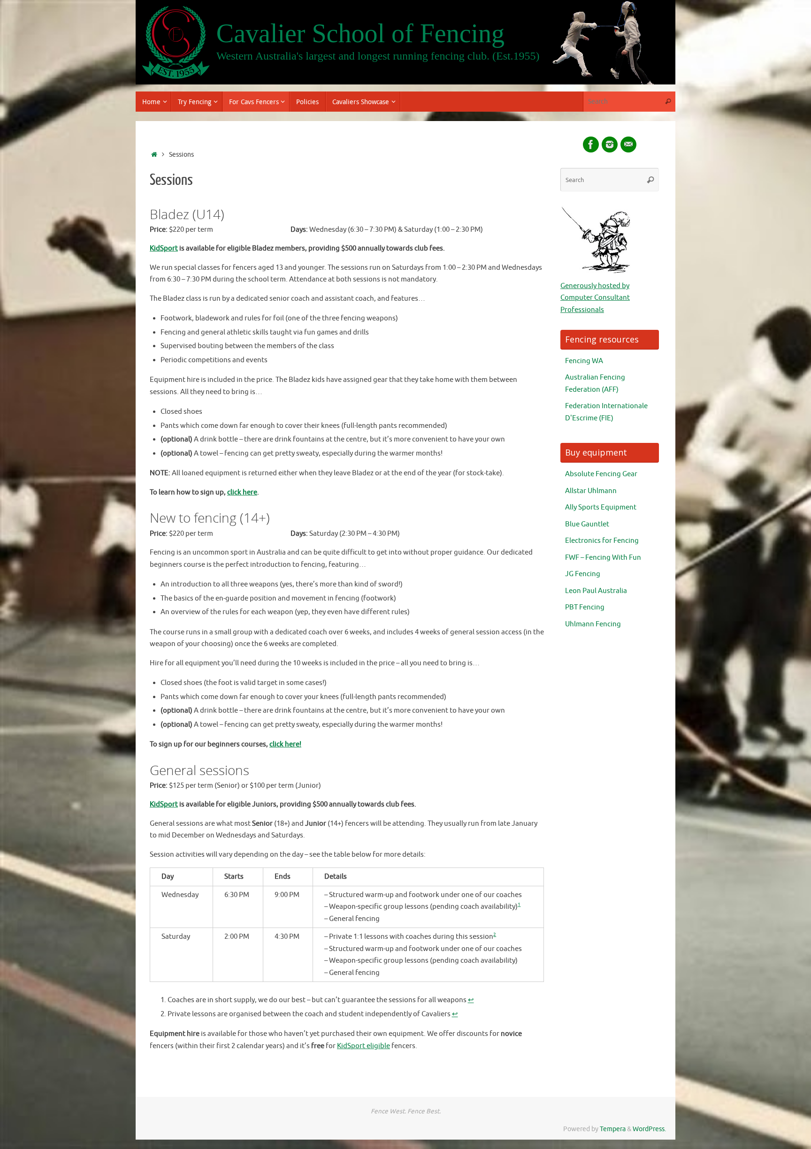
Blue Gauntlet (587, 524)
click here (242, 492)
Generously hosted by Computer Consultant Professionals (595, 298)
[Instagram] (610, 144)
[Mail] (628, 144)
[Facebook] (591, 144)
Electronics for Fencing (602, 540)
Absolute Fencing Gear (601, 474)
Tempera (613, 1129)
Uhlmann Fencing (593, 624)
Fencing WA (584, 361)
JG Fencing (582, 574)
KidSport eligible (363, 1046)
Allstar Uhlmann (591, 491)
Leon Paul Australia (596, 590)
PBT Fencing (584, 607)
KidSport (164, 248)
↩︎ (471, 1000)
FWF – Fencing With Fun (603, 557)
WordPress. (649, 1129)
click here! (285, 744)
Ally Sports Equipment (600, 507)
